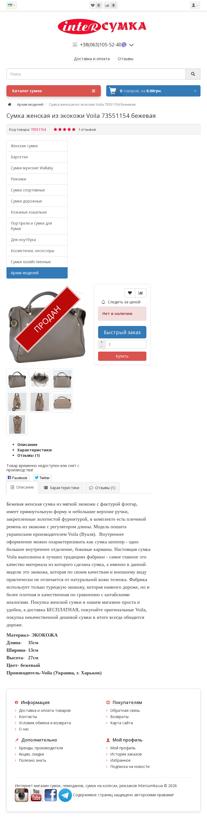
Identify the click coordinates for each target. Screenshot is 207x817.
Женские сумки (24, 145)
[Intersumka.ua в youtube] (36, 794)
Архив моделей (30, 104)
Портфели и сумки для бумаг (31, 226)
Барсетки (19, 156)
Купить (122, 356)
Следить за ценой (123, 301)
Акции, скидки (31, 754)
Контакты (28, 716)
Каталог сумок (27, 90)
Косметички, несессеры (32, 250)
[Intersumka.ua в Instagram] (21, 794)
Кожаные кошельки (29, 212)
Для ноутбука (23, 239)
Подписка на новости (130, 766)
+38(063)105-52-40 (100, 44)
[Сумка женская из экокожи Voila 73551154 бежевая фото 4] (39, 402)
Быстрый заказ (122, 332)
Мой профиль (123, 747)
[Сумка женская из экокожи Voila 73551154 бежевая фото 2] (62, 379)
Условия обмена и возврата (45, 722)
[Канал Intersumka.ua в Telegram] (65, 794)
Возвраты (119, 716)
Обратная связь (125, 710)
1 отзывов (87, 129)
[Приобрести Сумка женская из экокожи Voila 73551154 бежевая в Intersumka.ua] (17, 379)
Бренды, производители (41, 747)
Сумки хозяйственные (31, 261)
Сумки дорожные (26, 201)
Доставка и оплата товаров (45, 710)
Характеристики (34, 449)
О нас (24, 729)
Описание (27, 444)
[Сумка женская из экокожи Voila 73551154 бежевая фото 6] (17, 424)
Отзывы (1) (28, 455)
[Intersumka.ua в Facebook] (50, 794)
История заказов (126, 754)
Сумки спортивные (28, 190)
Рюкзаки (18, 178)
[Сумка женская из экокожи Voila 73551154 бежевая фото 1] (39, 379)
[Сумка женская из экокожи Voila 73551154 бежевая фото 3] (17, 402)
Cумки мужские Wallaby (32, 167)
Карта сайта (121, 722)
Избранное (120, 760)
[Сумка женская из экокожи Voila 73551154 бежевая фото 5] (62, 402)
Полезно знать (32, 760)
